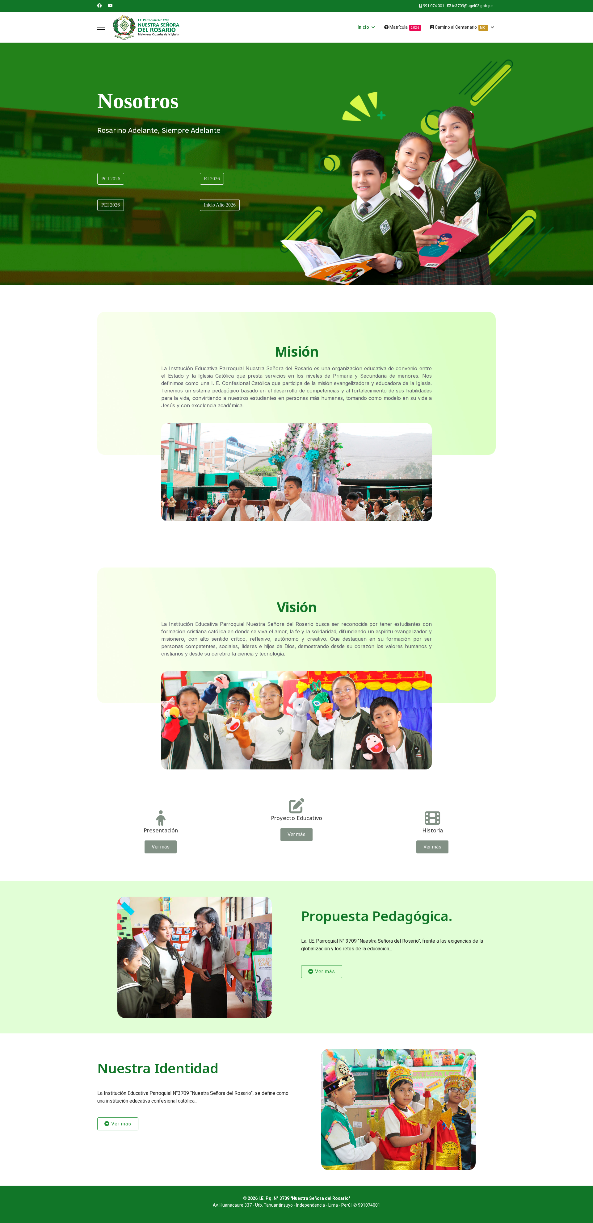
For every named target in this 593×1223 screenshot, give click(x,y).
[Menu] (101, 27)
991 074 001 (433, 5)
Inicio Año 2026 (220, 204)
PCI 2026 (110, 178)
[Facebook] (99, 5)
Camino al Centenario (460, 27)
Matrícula (404, 27)
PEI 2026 (110, 204)
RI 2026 (212, 178)
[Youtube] (110, 5)
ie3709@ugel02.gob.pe (472, 5)
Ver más (161, 847)
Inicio (363, 27)
